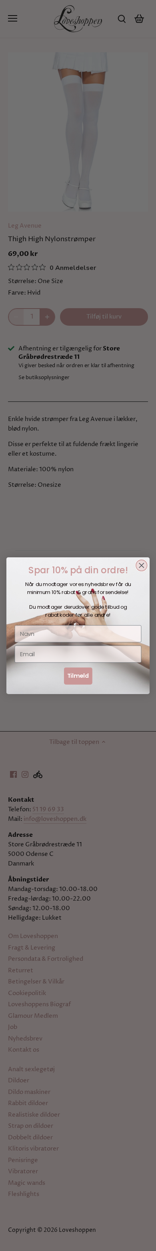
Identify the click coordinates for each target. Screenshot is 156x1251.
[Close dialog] (141, 565)
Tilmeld (78, 676)
